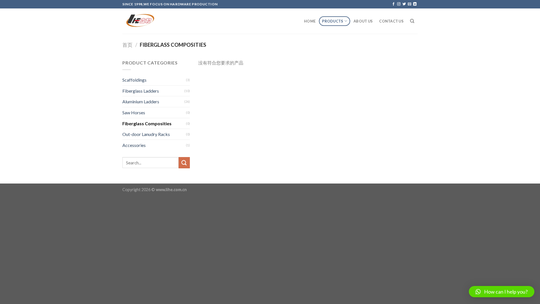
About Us (363, 21)
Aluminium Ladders (140, 101)
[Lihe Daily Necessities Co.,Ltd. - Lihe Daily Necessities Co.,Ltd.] (150, 21)
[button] (501, 291)
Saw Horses (133, 112)
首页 (127, 45)
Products (332, 21)
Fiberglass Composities (147, 123)
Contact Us (391, 21)
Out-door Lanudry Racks (146, 134)
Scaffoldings (134, 79)
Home (310, 21)
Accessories (134, 145)
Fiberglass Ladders (140, 90)
